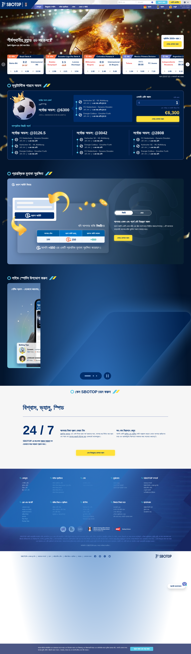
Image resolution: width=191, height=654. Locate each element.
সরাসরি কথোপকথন (175, 586)
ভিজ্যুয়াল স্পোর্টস (50, 7)
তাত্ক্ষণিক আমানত (65, 434)
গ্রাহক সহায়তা (45, 441)
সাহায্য (79, 556)
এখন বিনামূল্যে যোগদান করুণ (95, 453)
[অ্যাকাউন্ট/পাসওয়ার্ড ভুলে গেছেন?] (152, 2)
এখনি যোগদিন (175, 2)
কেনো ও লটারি (83, 7)
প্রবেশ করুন (161, 2)
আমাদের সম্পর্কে (42, 556)
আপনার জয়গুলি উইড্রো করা (77, 436)
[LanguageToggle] (186, 2)
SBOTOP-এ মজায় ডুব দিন (28, 556)
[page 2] (96, 375)
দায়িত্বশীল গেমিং (57, 556)
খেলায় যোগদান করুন (173, 44)
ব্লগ (50, 556)
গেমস (73, 7)
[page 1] (91, 375)
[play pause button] (107, 376)
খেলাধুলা (38, 7)
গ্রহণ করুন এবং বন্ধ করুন (142, 649)
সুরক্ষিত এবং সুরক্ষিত (130, 434)
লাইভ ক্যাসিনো (63, 7)
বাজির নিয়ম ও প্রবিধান (69, 556)
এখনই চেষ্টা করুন (143, 96)
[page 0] (85, 375)
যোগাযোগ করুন (87, 556)
